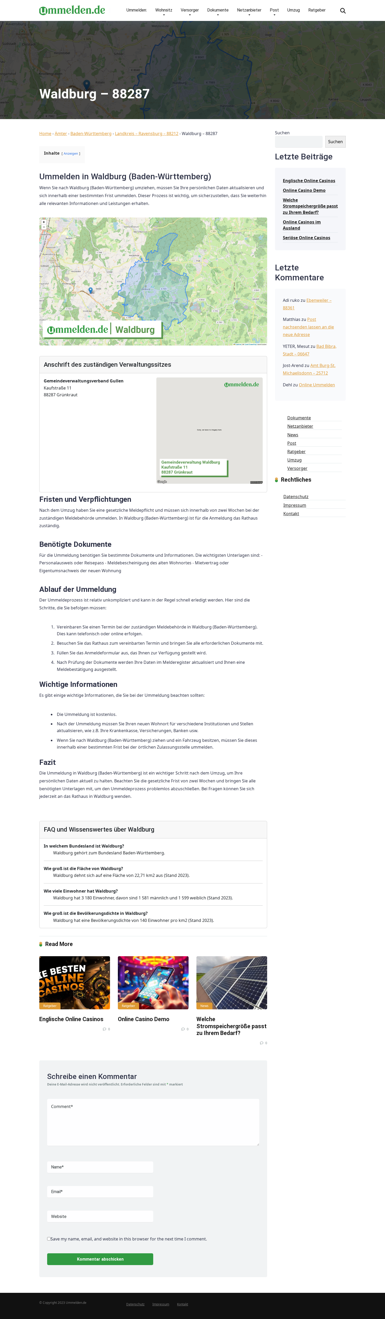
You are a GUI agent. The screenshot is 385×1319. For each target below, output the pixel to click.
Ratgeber (317, 10)
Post (274, 10)
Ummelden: (136, 10)
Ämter (61, 133)
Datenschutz (296, 496)
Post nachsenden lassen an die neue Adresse (308, 326)
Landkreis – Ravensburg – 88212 (146, 133)
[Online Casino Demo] (153, 982)
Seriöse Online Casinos (306, 238)
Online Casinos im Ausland (302, 225)
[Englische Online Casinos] (74, 982)
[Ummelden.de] (72, 8)
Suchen (282, 133)
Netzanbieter (249, 10)
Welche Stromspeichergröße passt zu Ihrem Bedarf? (231, 1026)
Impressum (294, 505)
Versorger (190, 10)
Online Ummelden (317, 385)
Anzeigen (71, 153)
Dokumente (218, 10)
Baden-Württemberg (91, 133)
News (204, 1006)
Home (45, 133)
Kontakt (291, 513)
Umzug (293, 10)
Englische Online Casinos (71, 1019)
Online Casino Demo (143, 1019)
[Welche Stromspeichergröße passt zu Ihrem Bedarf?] (231, 982)
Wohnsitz (163, 10)
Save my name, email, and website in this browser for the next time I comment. (129, 1239)
